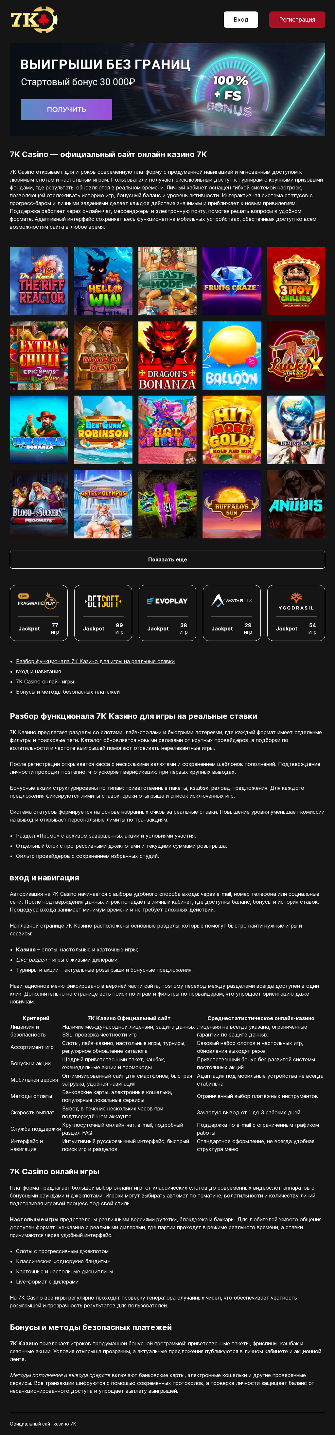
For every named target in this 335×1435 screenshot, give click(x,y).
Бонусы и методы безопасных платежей (68, 691)
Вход (241, 19)
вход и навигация (38, 671)
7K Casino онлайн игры (45, 681)
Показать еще (167, 559)
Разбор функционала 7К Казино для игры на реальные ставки (95, 661)
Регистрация (297, 19)
